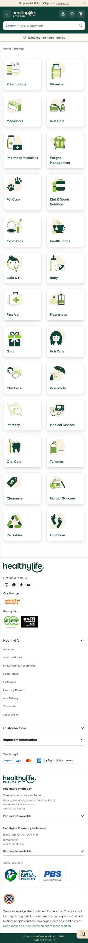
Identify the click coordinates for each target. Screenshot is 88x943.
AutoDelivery (11, 698)
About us (8, 649)
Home (7, 48)
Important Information (20, 740)
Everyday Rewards (14, 690)
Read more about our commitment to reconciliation (37, 925)
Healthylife (11, 640)
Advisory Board (12, 657)
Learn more (62, 3)
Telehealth (9, 706)
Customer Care (14, 728)
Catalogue (9, 681)
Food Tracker (11, 673)
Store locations (13, 862)
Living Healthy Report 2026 (19, 665)
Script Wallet (11, 714)
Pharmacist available (17, 816)
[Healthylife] (24, 14)
